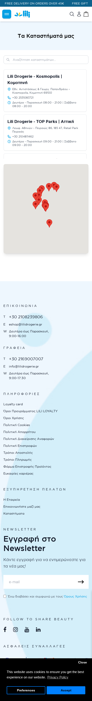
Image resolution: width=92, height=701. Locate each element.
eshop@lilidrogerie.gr (25, 324)
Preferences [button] (26, 690)
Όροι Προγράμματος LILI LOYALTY (30, 411)
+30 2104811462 (22, 136)
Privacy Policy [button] (57, 677)
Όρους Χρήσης (75, 596)
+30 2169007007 (26, 359)
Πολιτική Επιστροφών (20, 446)
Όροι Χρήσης (13, 418)
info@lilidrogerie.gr (24, 366)
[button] (56, 188)
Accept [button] (66, 690)
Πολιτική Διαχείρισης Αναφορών (28, 439)
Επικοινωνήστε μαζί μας (21, 506)
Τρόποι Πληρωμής (17, 459)
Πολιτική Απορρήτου (19, 432)
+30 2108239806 (26, 317)
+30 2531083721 (22, 97)
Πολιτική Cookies (16, 425)
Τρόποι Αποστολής (18, 452)
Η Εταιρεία (11, 499)
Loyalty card (13, 404)
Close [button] (82, 662)
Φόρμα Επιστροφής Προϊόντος (27, 466)
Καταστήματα (13, 513)
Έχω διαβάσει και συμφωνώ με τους (47, 596)
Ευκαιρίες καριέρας (18, 473)
